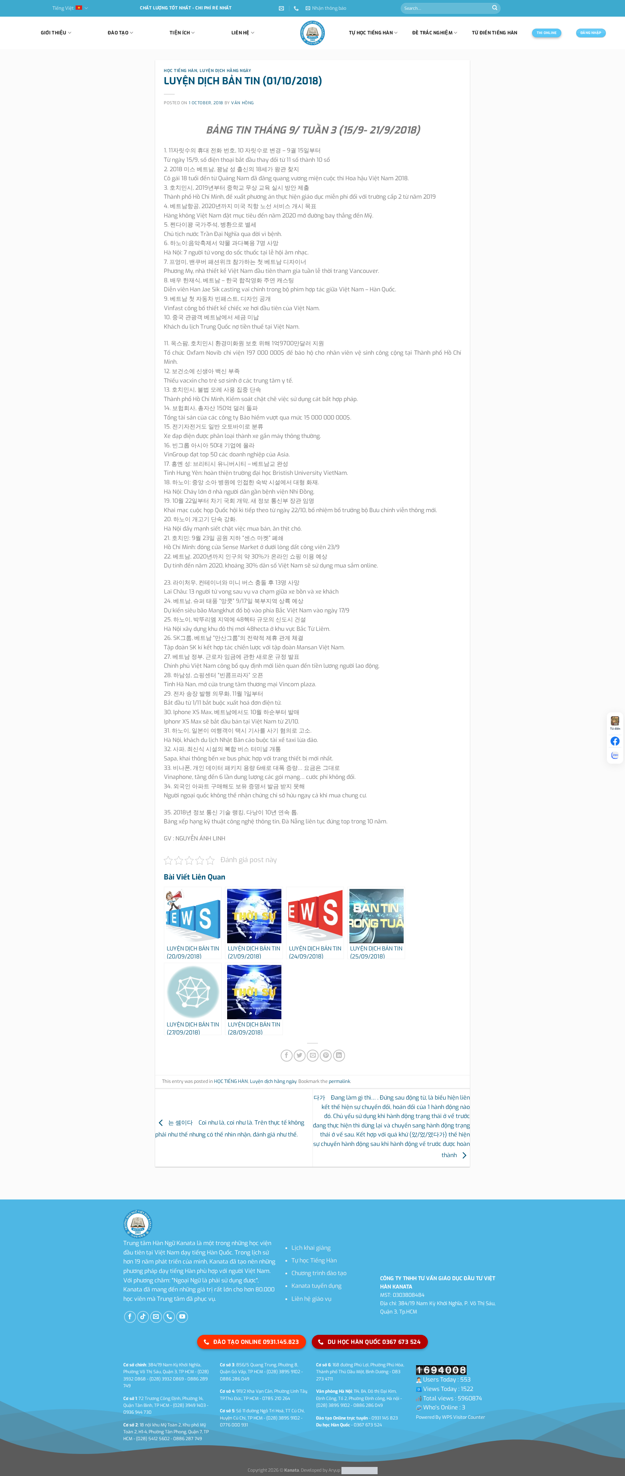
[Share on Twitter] (300, 1056)
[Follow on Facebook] (130, 1317)
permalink (339, 1081)
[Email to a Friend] (313, 1056)
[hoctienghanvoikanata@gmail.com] (282, 8)
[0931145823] (297, 8)
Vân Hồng (242, 103)
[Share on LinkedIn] (339, 1056)
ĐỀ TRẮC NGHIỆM (432, 33)
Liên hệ (240, 33)
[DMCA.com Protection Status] (359, 1470)
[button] (326, 8)
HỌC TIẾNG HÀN (180, 70)
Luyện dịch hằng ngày (225, 70)
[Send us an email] (156, 1317)
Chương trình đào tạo (319, 1273)
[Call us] (169, 1317)
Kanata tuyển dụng (316, 1286)
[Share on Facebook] (287, 1056)
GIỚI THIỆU (54, 33)
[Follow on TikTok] (143, 1317)
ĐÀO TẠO (118, 33)
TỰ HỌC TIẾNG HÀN (371, 33)
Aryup (334, 1470)
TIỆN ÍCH (180, 33)
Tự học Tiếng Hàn (314, 1260)
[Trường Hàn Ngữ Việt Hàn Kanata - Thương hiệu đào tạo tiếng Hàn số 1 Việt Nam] (312, 33)
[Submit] (494, 8)
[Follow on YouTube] (182, 1317)
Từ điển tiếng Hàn (494, 33)
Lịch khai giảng (311, 1248)
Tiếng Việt (63, 8)
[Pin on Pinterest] (326, 1056)
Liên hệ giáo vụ (311, 1299)
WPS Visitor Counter (463, 1417)
